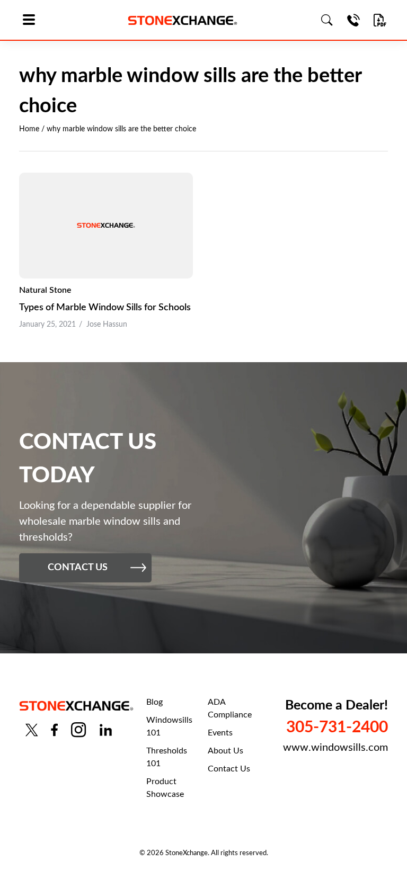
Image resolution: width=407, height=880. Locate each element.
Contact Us (229, 769)
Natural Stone (45, 290)
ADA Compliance (230, 708)
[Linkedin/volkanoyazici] (105, 730)
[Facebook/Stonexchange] (54, 730)
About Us (225, 751)
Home (29, 129)
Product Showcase (165, 787)
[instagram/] (78, 730)
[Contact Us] (353, 20)
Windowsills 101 (169, 726)
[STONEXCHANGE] (182, 20)
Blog (154, 702)
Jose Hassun (106, 324)
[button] (32, 20)
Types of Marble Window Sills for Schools (105, 307)
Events (220, 733)
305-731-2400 (337, 727)
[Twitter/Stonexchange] (31, 730)
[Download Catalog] (380, 20)
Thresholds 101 (166, 757)
